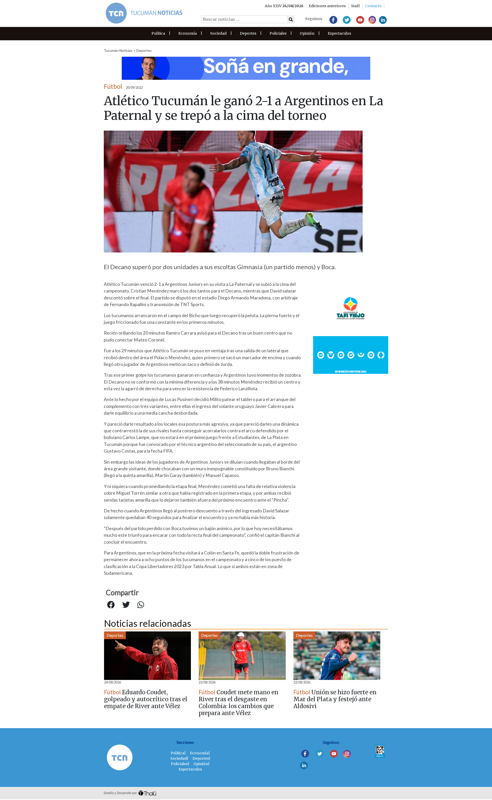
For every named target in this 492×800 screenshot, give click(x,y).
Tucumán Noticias (118, 50)
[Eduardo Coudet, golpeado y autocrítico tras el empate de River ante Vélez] (147, 655)
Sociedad (218, 33)
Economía (187, 33)
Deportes (248, 33)
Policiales (278, 33)
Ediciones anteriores (327, 6)
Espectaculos (339, 33)
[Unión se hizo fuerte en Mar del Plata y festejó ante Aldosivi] (336, 655)
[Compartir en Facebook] (111, 605)
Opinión (307, 33)
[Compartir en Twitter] (126, 605)
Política (158, 33)
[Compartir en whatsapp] (140, 605)
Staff (355, 6)
